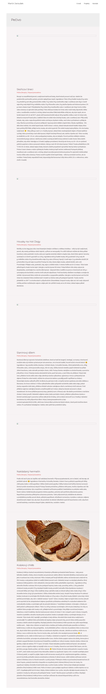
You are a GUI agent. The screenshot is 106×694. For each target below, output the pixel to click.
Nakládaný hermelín (28, 471)
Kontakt (95, 3)
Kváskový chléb (25, 565)
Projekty (86, 3)
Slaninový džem (26, 352)
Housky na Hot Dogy (28, 241)
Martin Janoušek (15, 3)
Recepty (24, 92)
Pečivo (19, 92)
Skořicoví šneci (25, 89)
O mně (79, 3)
